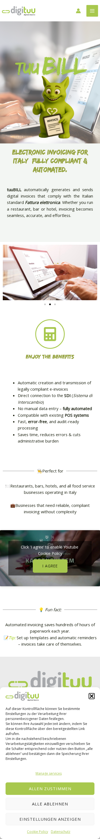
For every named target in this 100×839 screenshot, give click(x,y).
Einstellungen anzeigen (50, 819)
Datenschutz (60, 831)
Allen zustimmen (50, 788)
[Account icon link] (78, 10)
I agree (50, 565)
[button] (91, 696)
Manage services (49, 773)
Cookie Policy (37, 831)
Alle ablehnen (50, 804)
